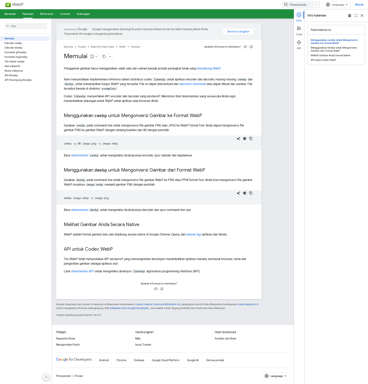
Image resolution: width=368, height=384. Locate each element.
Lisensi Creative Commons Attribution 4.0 (157, 304)
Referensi (46, 14)
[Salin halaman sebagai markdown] (104, 56)
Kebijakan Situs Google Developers (129, 308)
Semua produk (215, 360)
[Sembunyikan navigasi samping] (46, 377)
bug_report (349, 15)
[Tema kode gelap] (245, 138)
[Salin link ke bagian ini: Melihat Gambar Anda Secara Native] (143, 225)
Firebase (139, 360)
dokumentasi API (82, 271)
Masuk (359, 4)
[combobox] (301, 4)
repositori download (192, 84)
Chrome (121, 360)
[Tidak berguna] (251, 47)
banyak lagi (193, 234)
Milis (138, 338)
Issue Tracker (143, 344)
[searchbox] (26, 26)
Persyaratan (63, 375)
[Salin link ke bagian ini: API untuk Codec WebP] (116, 249)
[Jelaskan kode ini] (239, 138)
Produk (82, 46)
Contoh (65, 14)
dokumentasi (79, 155)
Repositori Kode (65, 338)
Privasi (79, 375)
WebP (18, 4)
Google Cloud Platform (165, 360)
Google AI (193, 360)
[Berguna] (245, 47)
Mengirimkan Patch (68, 344)
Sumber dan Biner (226, 338)
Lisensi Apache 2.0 (247, 304)
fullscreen (355, 15)
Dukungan (83, 14)
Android (104, 360)
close (362, 15)
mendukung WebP (208, 68)
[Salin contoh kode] (251, 138)
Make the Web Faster (102, 46)
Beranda (10, 14)
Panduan (27, 14)
